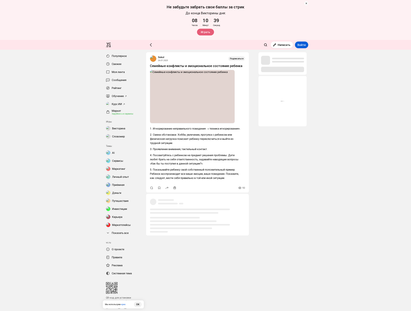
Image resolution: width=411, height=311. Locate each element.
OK (137, 304)
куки (123, 304)
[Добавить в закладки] (159, 188)
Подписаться (236, 58)
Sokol (161, 57)
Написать (284, 44)
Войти (301, 44)
